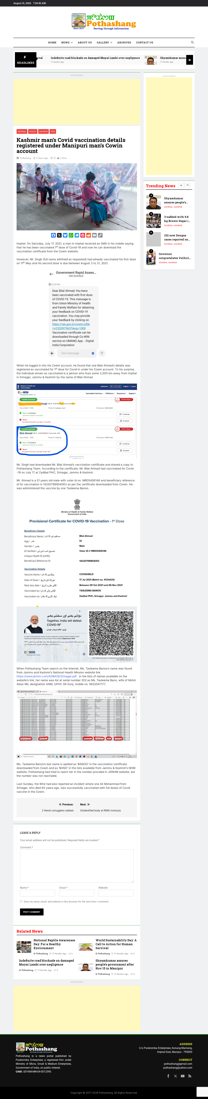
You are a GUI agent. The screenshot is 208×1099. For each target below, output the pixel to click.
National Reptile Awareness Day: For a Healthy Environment (54, 944)
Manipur (43, 131)
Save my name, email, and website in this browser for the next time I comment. (66, 901)
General (22, 131)
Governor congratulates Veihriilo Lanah (175, 239)
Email (63, 887)
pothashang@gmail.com (178, 1063)
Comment (26, 847)
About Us (85, 42)
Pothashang (25, 158)
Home (52, 42)
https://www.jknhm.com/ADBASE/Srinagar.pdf (47, 676)
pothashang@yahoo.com (177, 1067)
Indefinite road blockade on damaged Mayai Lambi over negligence (59, 58)
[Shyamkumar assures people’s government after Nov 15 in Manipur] (115, 62)
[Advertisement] (76, 102)
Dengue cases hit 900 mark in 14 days (175, 258)
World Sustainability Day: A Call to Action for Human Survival (116, 944)
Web (53, 131)
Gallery (103, 42)
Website (103, 887)
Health (32, 131)
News (65, 42)
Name (24, 887)
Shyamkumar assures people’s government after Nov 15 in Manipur (115, 964)
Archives (124, 42)
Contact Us (144, 42)
